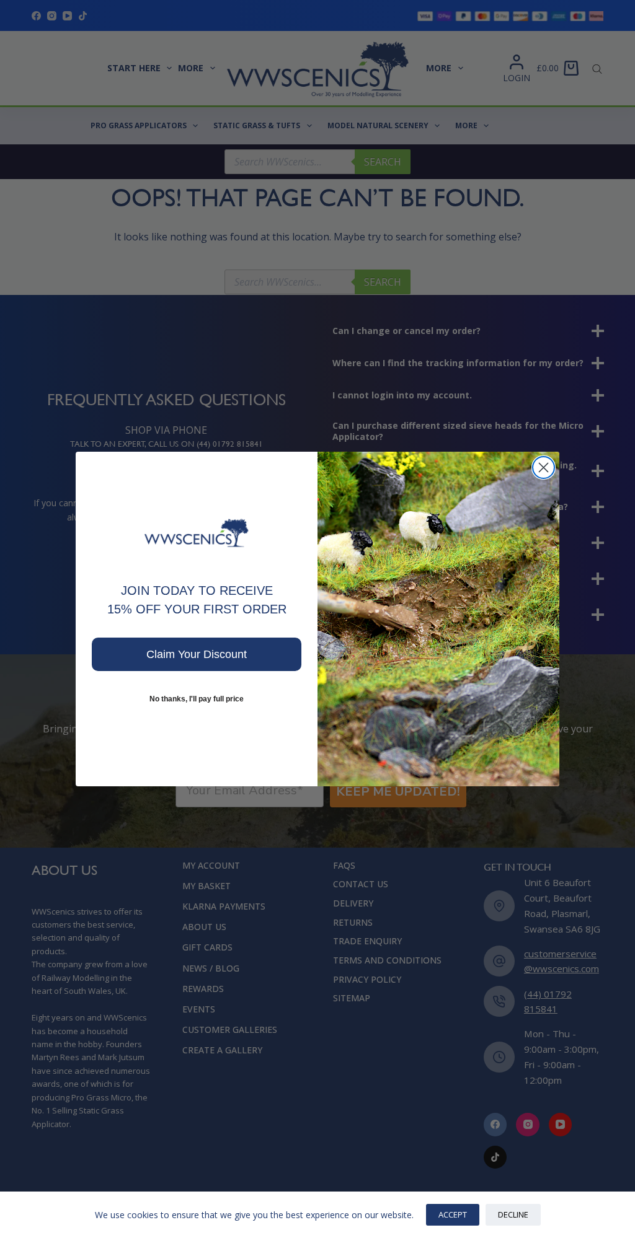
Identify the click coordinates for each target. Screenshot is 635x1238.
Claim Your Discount (196, 654)
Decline (513, 1214)
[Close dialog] (543, 467)
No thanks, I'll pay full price (196, 699)
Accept (452, 1214)
